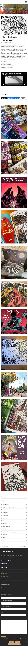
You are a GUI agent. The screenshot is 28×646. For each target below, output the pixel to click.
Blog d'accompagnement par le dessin (10, 507)
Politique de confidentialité (14, 644)
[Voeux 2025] (14, 321)
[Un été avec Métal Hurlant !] (14, 384)
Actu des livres (5, 504)
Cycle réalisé (5, 518)
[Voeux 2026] (14, 192)
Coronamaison (4, 546)
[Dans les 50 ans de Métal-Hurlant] (14, 294)
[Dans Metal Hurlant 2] (14, 415)
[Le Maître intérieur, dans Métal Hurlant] (14, 157)
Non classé (5, 534)
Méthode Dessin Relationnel (8, 529)
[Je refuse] (26, 641)
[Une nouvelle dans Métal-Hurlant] (14, 226)
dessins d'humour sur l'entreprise (9, 520)
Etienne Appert (4, 573)
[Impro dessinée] (14, 352)
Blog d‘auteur (5, 42)
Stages (2, 579)
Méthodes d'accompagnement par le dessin (11, 531)
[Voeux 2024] (14, 447)
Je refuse (17, 642)
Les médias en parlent (7, 526)
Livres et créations (4, 576)
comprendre (5, 515)
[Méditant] (14, 476)
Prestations (3, 581)
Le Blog (2, 587)
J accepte (11, 642)
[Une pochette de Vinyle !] (14, 262)
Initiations (5, 523)
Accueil (2, 570)
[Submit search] (25, 497)
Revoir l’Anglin (23, 546)
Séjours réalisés (6, 540)
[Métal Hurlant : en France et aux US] (14, 121)
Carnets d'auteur (11, 42)
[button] (26, 2)
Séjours (4, 537)
